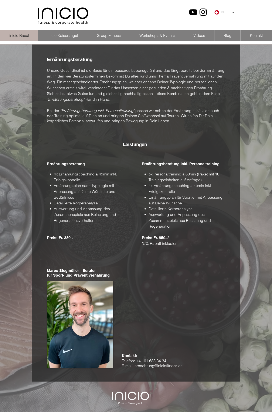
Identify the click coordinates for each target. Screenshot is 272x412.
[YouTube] (193, 12)
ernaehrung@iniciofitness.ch (159, 365)
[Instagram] (203, 12)
